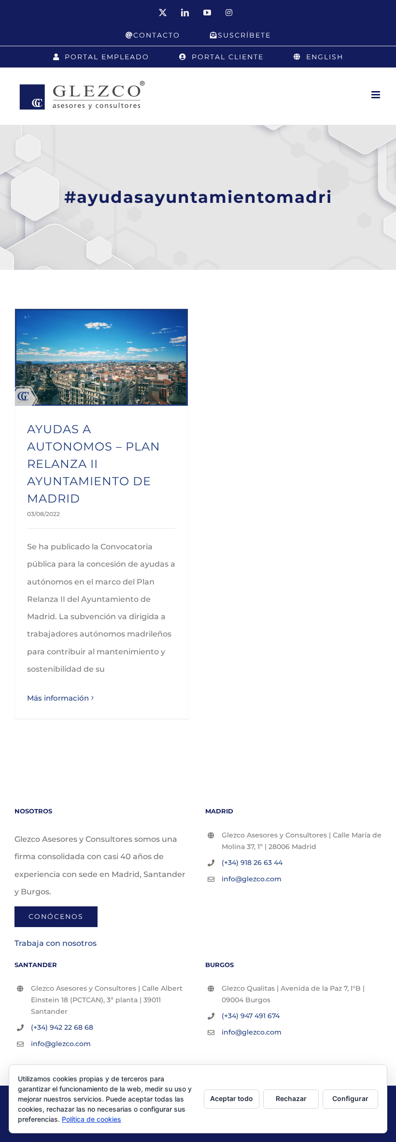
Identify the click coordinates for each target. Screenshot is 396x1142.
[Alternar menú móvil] (376, 95)
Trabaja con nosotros (55, 943)
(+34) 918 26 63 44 (252, 862)
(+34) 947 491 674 (251, 1015)
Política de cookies (91, 1119)
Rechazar (291, 1098)
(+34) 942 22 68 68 (62, 1027)
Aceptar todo (231, 1098)
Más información (58, 698)
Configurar (350, 1098)
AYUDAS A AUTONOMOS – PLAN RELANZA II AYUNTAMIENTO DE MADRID (93, 463)
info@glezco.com (252, 879)
